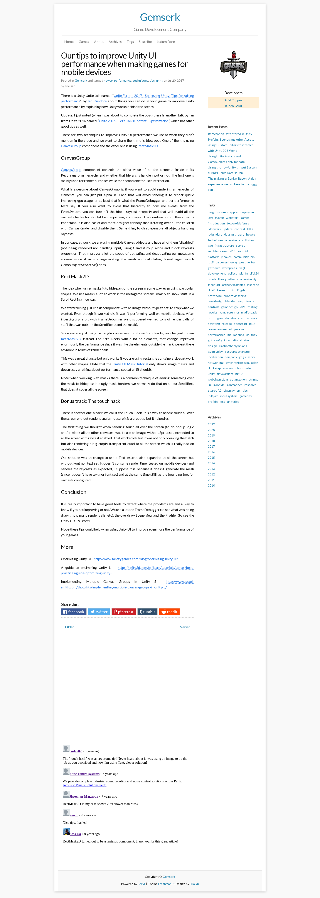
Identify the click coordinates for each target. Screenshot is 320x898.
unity (159, 80)
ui (210, 385)
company (231, 357)
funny (250, 301)
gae (210, 245)
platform (213, 257)
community (241, 257)
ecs (222, 401)
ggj (229, 335)
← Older (67, 627)
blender (230, 301)
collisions (248, 240)
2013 (211, 468)
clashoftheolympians (233, 346)
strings (253, 379)
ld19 (211, 262)
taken (221, 290)
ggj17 (239, 374)
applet (234, 212)
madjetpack (249, 312)
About (99, 41)
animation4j (248, 279)
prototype (215, 296)
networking (216, 362)
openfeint (240, 323)
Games (84, 41)
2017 (211, 446)
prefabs (213, 401)
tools (212, 279)
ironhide (219, 385)
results (212, 312)
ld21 (243, 307)
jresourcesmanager (238, 351)
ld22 (252, 323)
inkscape (253, 284)
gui (210, 340)
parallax (239, 329)
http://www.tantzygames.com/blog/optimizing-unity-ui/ (136, 559)
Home (69, 41)
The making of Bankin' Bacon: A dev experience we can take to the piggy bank (232, 184)
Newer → (187, 627)
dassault (230, 234)
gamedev (245, 396)
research (250, 385)
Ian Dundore (98, 101)
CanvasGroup (71, 146)
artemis (252, 318)
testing (253, 307)
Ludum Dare (166, 41)
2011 (211, 480)
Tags (130, 41)
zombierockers (218, 251)
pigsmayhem (232, 390)
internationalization (237, 340)
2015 (211, 457)
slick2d (254, 273)
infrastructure (224, 245)
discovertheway (226, 262)
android (242, 251)
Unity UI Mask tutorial (130, 364)
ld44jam (213, 396)
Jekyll (141, 884)
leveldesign (215, 301)
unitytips (233, 401)
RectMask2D (148, 146)
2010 (211, 485)
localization (215, 357)
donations (232, 318)
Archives (115, 41)
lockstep (215, 368)
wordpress (229, 268)
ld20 (212, 290)
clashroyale (243, 368)
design (212, 346)
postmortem (247, 262)
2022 (211, 424)
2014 (211, 463)
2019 (211, 435)
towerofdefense (238, 223)
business (222, 212)
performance (122, 80)
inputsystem (228, 396)
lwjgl (242, 268)
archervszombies (233, 284)
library (222, 279)
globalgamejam (218, 379)
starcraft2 (215, 390)
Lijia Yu (194, 884)
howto (108, 80)
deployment (249, 212)
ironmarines (235, 385)
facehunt (214, 284)
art (243, 318)
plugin (243, 273)
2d (230, 329)
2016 (211, 452)
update (227, 229)
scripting (214, 323)
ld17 (250, 229)
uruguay (251, 335)
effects (233, 279)
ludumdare (215, 234)
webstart (232, 217)
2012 (211, 474)
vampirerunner (229, 312)
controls (213, 307)
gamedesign (229, 307)
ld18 (233, 251)
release (227, 323)
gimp (241, 301)
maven (219, 217)
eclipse (232, 273)
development (217, 273)
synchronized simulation (242, 362)
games (245, 217)
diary (241, 234)
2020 (211, 429)
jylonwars (214, 229)
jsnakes (226, 257)
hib (253, 257)
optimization (238, 379)
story (251, 357)
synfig (218, 340)
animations (232, 240)
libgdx (241, 290)
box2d (231, 290)
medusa (238, 335)
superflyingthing (235, 296)
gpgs (242, 357)
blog (211, 212)
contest (239, 229)
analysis (228, 368)
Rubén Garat (233, 106)
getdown (214, 268)
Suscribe (145, 41)
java (210, 217)
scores (240, 245)
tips (152, 80)
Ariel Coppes (233, 100)
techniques (140, 80)
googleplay (215, 351)
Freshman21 (166, 884)
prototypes (215, 318)
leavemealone (217, 329)
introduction (216, 223)
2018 (211, 441)
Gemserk (160, 17)
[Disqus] (127, 685)
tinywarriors (225, 374)
